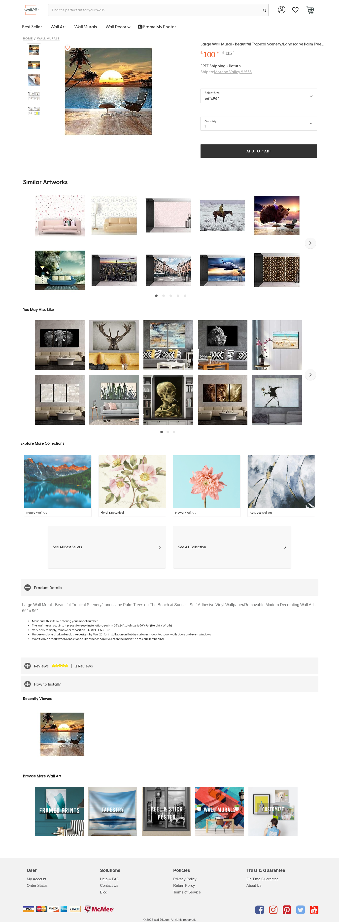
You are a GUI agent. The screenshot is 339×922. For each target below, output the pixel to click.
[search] (264, 10)
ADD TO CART (258, 151)
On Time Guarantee (262, 879)
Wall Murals (85, 26)
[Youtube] (314, 909)
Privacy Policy (185, 879)
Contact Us (109, 885)
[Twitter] (301, 909)
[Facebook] (260, 909)
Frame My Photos (159, 26)
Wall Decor (116, 26)
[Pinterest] (288, 909)
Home (28, 38)
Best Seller (32, 26)
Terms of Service (187, 892)
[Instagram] (274, 909)
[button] (310, 243)
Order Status (37, 885)
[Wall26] (30, 10)
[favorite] (295, 10)
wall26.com (162, 920)
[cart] (310, 10)
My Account (36, 879)
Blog (103, 892)
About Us (254, 885)
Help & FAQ (109, 879)
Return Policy (184, 885)
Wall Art (58, 26)
